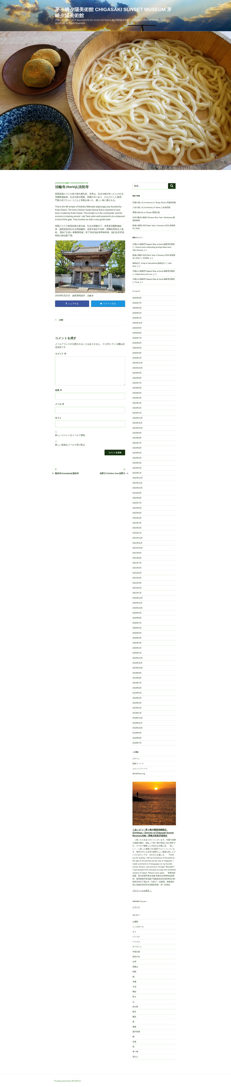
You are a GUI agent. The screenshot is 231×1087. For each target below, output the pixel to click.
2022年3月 (137, 523)
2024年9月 (137, 373)
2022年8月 (137, 498)
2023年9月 (137, 433)
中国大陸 (136, 952)
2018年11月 (137, 723)
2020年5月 (137, 633)
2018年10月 (137, 728)
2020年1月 (137, 653)
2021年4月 (137, 578)
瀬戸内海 (136, 1032)
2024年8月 (137, 378)
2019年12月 (137, 658)
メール (59, 404)
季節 (134, 992)
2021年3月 (137, 583)
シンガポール (138, 927)
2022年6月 (137, 508)
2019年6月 (137, 688)
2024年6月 (137, 388)
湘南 (134, 1027)
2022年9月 (137, 493)
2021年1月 (137, 593)
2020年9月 (137, 613)
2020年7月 (137, 623)
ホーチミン (137, 947)
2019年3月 (137, 703)
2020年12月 (137, 598)
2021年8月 (137, 558)
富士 (134, 997)
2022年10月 (137, 488)
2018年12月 (137, 718)
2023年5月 (137, 453)
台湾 (134, 962)
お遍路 (61, 320)
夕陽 (134, 982)
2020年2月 (137, 648)
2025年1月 (137, 358)
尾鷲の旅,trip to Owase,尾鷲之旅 (146, 212)
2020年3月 (137, 643)
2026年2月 (137, 313)
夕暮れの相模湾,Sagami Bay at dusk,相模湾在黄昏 (153, 244)
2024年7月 (137, 383)
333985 (146, 258)
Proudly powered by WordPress (67, 1081)
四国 (134, 972)
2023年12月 (137, 418)
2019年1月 (137, 713)
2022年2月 (137, 528)
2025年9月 (137, 328)
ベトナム (136, 942)
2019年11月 (137, 663)
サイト (58, 418)
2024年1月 (137, 413)
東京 (134, 1012)
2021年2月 (137, 588)
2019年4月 (137, 698)
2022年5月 (137, 513)
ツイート (136, 907)
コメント (60, 353)
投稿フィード (138, 763)
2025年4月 (137, 353)
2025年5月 (137, 348)
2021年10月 (137, 548)
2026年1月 (137, 318)
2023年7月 (137, 443)
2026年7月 (137, 303)
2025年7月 (137, 338)
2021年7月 (137, 563)
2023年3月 (137, 463)
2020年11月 (137, 603)
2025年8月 (137, 333)
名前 (58, 390)
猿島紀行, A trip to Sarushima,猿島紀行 (148, 263)
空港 (134, 1042)
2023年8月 (137, 438)
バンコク (136, 936)
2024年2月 (137, 408)
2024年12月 (137, 363)
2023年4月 (137, 458)
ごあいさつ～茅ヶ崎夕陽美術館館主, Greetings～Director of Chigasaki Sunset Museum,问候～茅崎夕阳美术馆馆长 (153, 833)
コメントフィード (139, 769)
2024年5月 (137, 393)
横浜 (134, 1017)
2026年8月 (137, 298)
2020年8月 (137, 618)
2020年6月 (137, 628)
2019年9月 (137, 673)
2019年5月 (137, 693)
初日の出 (136, 957)
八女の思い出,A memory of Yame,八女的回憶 (151, 207)
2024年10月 (137, 368)
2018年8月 (137, 738)
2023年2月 (137, 468)
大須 (134, 987)
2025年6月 (137, 343)
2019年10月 (137, 668)
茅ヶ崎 (135, 1051)
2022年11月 (137, 483)
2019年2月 (137, 708)
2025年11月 (137, 323)
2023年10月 (137, 428)
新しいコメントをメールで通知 (70, 435)
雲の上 (135, 1057)
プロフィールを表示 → (142, 890)
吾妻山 (135, 967)
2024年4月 (137, 398)
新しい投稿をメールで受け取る (70, 445)
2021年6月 (137, 568)
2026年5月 (137, 308)
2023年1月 (137, 473)
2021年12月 (137, 538)
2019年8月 (137, 678)
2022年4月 (137, 518)
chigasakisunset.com (79, 183)
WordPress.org (138, 773)
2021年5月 (137, 573)
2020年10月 (137, 608)
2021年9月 (137, 553)
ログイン (136, 759)
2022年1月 (137, 533)
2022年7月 (137, 503)
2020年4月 (137, 638)
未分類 (135, 1007)
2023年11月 (137, 423)
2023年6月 (137, 448)
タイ (134, 932)
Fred (137, 282)
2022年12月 (137, 478)
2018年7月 (137, 743)
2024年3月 (137, 403)
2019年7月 (137, 683)
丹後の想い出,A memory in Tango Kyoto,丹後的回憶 (154, 202)
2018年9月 (137, 733)
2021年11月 (137, 543)
